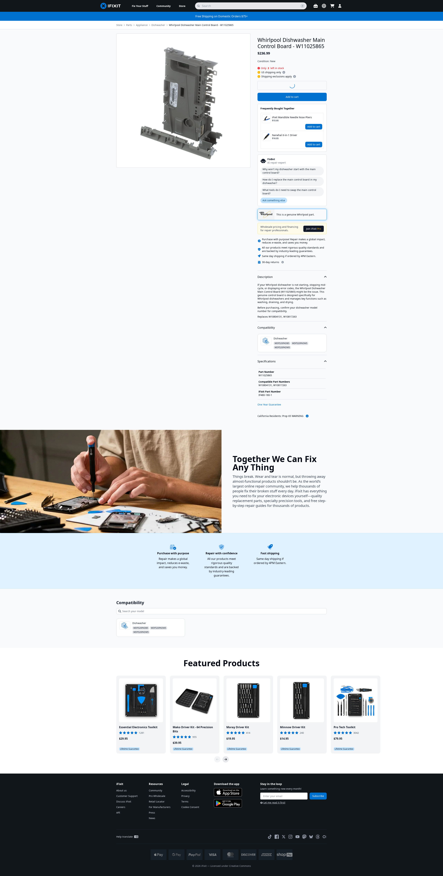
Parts (129, 25)
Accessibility (188, 790)
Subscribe (318, 796)
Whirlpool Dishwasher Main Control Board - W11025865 (201, 25)
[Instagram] (290, 837)
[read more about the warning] (307, 416)
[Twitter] (284, 837)
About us (121, 790)
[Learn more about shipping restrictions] (283, 72)
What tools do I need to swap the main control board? (289, 191)
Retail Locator (157, 801)
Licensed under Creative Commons (230, 866)
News (152, 818)
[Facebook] (277, 837)
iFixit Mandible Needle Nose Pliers (292, 117)
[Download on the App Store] (228, 792)
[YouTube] (297, 837)
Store (119, 25)
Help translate (124, 836)
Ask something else (274, 200)
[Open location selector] (323, 5)
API (118, 812)
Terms (184, 801)
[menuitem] (140, 6)
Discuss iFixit (123, 801)
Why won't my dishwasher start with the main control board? (289, 171)
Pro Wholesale (157, 796)
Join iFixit (313, 228)
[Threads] (318, 837)
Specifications (266, 361)
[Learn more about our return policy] (282, 262)
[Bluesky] (311, 837)
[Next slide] (226, 759)
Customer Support (127, 796)
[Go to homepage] (112, 6)
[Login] (340, 6)
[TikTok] (270, 837)
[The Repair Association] (325, 837)
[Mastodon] (304, 837)
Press (152, 812)
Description (265, 277)
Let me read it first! (274, 802)
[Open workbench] (315, 5)
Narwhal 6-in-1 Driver (284, 135)
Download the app (226, 784)
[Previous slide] (217, 759)
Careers (120, 807)
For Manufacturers (159, 807)
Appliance (142, 25)
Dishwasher (158, 25)
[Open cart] (332, 5)
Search (317, 85)
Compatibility (266, 327)
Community (155, 790)
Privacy (185, 796)
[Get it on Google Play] (228, 803)
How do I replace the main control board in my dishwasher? (290, 181)
